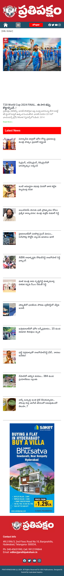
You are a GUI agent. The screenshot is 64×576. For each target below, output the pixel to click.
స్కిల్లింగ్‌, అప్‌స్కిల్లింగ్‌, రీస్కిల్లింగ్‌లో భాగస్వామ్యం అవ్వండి (34, 164)
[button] (18, 25)
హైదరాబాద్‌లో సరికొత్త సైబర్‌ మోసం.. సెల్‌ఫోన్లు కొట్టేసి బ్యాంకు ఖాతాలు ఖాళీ (36, 235)
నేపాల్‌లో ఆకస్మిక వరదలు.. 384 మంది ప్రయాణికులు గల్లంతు (36, 377)
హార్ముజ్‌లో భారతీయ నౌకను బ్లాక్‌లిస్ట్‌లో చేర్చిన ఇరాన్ (39, 306)
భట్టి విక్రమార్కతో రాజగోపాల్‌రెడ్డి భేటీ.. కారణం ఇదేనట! (39, 354)
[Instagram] (59, 25)
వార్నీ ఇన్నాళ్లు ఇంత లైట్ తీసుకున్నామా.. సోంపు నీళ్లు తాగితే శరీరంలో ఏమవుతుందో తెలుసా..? (38, 403)
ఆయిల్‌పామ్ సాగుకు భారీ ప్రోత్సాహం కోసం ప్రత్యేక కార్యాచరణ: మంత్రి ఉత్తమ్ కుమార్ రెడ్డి (39, 211)
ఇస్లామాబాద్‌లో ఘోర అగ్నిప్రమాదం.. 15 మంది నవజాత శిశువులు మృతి (39, 330)
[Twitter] (53, 25)
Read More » (8, 122)
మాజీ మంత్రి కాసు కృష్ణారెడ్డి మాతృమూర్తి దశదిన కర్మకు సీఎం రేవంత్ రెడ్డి (36, 282)
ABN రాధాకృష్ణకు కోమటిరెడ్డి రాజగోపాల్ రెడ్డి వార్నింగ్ (39, 259)
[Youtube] (56, 25)
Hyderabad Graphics (36, 572)
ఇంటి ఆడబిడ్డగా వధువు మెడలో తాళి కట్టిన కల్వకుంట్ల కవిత (37, 188)
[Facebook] (49, 25)
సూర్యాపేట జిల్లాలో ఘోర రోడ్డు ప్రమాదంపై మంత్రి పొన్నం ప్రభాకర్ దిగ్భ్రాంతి (37, 140)
